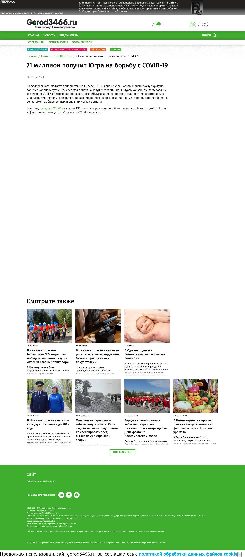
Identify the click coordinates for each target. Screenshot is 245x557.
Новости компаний (37, 49)
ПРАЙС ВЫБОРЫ (58, 42)
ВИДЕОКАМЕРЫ (69, 35)
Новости (50, 35)
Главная (34, 35)
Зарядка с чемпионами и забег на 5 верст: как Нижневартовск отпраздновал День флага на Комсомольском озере (146, 428)
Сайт (31, 474)
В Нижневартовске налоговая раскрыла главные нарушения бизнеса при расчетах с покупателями (98, 356)
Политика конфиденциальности (40, 510)
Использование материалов (41, 481)
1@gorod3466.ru (65, 526)
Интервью (116, 49)
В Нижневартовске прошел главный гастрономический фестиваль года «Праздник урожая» (193, 426)
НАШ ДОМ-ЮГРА (98, 49)
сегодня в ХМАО (50, 108)
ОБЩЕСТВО (64, 56)
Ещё (85, 35)
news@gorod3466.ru (68, 523)
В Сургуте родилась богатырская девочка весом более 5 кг (145, 354)
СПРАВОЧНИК (36, 42)
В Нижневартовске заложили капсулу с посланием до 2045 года (48, 424)
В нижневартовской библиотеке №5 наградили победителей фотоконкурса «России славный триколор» (48, 356)
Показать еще (122, 452)
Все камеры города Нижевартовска (69, 49)
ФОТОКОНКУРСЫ (82, 42)
